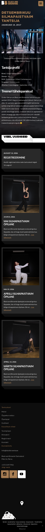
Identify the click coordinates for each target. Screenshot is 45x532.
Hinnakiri (6, 435)
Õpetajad (5, 419)
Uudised (5, 423)
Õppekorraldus (8, 415)
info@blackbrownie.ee (10, 450)
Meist (4, 412)
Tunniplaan (6, 431)
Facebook (13, 474)
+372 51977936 (8, 465)
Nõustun (22, 529)
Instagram (4, 474)
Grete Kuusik (15, 82)
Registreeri (6, 438)
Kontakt (5, 442)
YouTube (21, 474)
